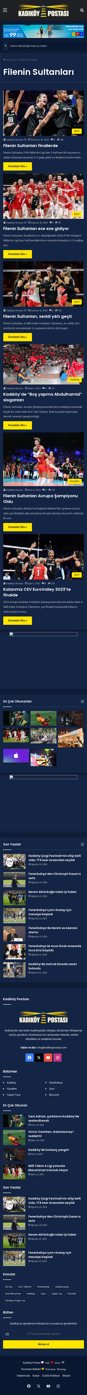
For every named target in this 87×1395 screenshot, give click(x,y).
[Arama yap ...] (82, 11)
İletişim (66, 1376)
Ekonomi (54, 1095)
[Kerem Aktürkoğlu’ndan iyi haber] (14, 897)
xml (47, 1362)
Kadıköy (11, 1083)
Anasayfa (11, 60)
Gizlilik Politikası (51, 1376)
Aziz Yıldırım (25, 1287)
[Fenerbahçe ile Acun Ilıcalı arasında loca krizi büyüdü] (14, 951)
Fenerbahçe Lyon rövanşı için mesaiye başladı (50, 912)
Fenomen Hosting (56, 1369)
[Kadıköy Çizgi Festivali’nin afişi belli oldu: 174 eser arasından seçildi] (14, 861)
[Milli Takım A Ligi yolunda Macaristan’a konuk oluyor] (16, 735)
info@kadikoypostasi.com (52, 1048)
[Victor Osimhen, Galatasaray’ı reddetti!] (43, 718)
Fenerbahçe (56, 1083)
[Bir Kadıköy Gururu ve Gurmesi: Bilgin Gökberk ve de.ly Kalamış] (43, 735)
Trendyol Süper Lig (15, 1301)
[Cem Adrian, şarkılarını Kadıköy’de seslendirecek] (16, 718)
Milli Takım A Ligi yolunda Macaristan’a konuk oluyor (48, 1168)
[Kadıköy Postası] (43, 10)
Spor (52, 1089)
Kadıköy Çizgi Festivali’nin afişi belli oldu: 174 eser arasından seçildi (55, 858)
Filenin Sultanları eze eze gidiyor (36, 228)
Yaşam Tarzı (13, 1095)
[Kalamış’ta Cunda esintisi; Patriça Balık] (71, 737)
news (57, 1362)
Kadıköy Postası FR (16, 140)
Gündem (12, 1089)
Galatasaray (62, 1287)
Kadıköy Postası (14, 389)
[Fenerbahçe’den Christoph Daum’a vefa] (14, 879)
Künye (36, 1376)
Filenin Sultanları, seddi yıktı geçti (37, 316)
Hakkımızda (23, 1376)
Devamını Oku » (17, 166)
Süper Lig (57, 1294)
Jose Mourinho (13, 1294)
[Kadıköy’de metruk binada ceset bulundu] (14, 969)
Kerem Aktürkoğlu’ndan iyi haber (28, 46)
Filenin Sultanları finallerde (30, 145)
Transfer (71, 1294)
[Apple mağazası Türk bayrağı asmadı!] (16, 755)
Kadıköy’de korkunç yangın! (48, 1150)
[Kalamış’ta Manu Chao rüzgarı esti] (43, 757)
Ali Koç (9, 1287)
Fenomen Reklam (31, 1369)
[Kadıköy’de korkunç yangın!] (71, 718)
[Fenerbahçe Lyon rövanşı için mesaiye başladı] (14, 915)
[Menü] (5, 11)
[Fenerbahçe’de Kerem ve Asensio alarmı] (14, 933)
